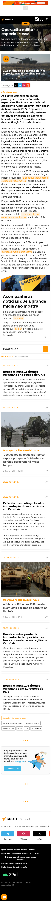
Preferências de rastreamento (14, 867)
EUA (26, 728)
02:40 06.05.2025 (11, 78)
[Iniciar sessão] (41, 19)
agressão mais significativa (17, 251)
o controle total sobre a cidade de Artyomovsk (25, 179)
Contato (31, 849)
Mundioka (6, 826)
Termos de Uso (20, 849)
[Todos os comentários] (4, 897)
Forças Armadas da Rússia (12, 723)
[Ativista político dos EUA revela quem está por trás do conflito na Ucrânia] (25, 579)
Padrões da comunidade (11, 863)
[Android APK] (9, 875)
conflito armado (8, 728)
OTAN (20, 728)
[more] (45, 337)
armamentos (36, 728)
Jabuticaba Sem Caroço (26, 826)
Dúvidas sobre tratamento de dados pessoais (20, 858)
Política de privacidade (11, 853)
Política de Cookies (30, 853)
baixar (18, 328)
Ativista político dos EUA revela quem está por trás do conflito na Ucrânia (25, 607)
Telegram (18, 318)
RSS (25, 863)
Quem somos (7, 849)
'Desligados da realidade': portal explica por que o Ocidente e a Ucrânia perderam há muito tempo (24, 460)
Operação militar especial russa (21, 450)
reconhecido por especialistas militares (20, 215)
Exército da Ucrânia (32, 723)
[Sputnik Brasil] (8, 20)
